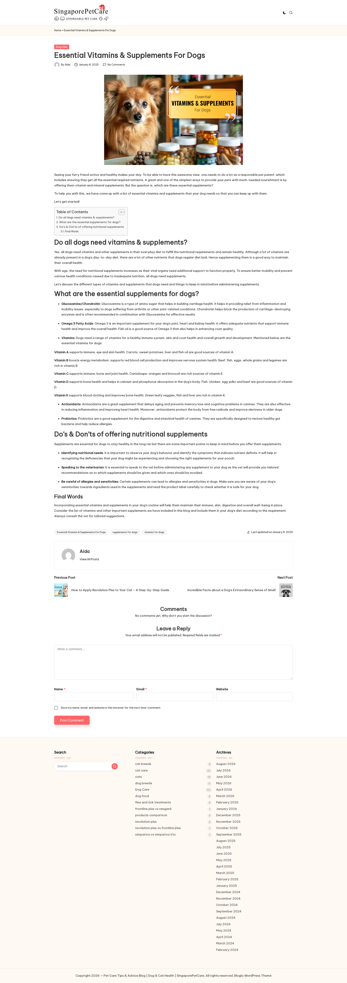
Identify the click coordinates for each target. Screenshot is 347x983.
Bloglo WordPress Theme (252, 976)
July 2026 (223, 770)
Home (57, 30)
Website (222, 689)
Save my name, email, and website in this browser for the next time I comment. (111, 707)
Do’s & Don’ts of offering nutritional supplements (91, 227)
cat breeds (143, 764)
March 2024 (225, 943)
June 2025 (224, 854)
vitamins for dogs (154, 532)
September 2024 (228, 911)
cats (138, 777)
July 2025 (223, 847)
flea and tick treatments (153, 802)
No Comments (116, 64)
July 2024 (223, 924)
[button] (89, 559)
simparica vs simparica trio (155, 834)
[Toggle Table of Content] (120, 212)
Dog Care (61, 47)
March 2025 (225, 873)
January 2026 (226, 809)
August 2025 (225, 841)
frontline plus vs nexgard (153, 809)
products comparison (151, 815)
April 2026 (224, 789)
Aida (85, 551)
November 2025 (228, 822)
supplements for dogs (125, 532)
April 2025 (224, 866)
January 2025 (226, 886)
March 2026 (225, 796)
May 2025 (223, 860)
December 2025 (228, 815)
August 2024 (225, 918)
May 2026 (223, 783)
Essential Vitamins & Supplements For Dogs (81, 532)
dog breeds (143, 783)
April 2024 (224, 937)
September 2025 (228, 834)
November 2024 (228, 899)
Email (141, 689)
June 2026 (224, 777)
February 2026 (227, 802)
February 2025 (227, 879)
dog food (142, 796)
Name (59, 689)
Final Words (72, 231)
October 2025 (227, 828)
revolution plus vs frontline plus (158, 828)
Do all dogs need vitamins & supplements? (86, 217)
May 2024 (223, 930)
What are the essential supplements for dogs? (90, 222)
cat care (141, 770)
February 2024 (227, 950)
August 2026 (225, 764)
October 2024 (227, 905)
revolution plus (146, 822)
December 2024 (228, 892)
